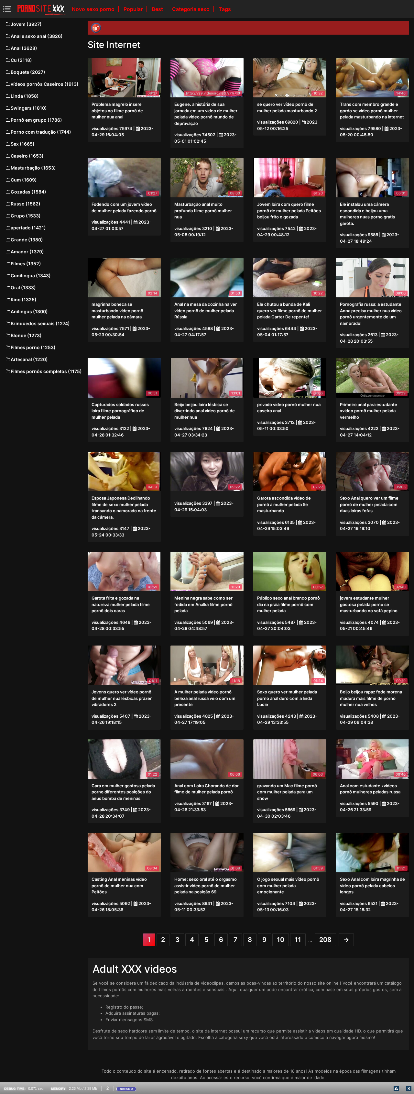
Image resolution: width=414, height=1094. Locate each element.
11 (298, 940)
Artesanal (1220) (29, 359)
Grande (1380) (27, 239)
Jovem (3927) (26, 24)
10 (280, 940)
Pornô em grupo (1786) (36, 120)
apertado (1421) (28, 227)
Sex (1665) (23, 144)
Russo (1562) (25, 203)
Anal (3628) (24, 48)
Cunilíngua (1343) (31, 275)
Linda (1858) (25, 96)
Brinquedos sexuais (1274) (40, 323)
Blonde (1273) (26, 335)
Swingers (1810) (29, 108)
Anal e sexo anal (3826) (37, 36)
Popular (134, 9)
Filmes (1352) (26, 263)
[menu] (7, 9)
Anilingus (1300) (29, 311)
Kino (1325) (24, 299)
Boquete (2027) (28, 72)
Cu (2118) (21, 60)
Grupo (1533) (26, 215)
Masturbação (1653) (33, 168)
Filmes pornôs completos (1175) (46, 371)
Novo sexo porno (94, 9)
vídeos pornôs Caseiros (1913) (45, 84)
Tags (225, 9)
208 (325, 940)
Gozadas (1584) (28, 191)
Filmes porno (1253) (33, 347)
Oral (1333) (23, 287)
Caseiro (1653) (27, 156)
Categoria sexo (191, 9)
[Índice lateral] (41, 9)
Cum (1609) (24, 179)
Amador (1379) (27, 251)
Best (158, 9)
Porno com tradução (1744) (41, 132)
